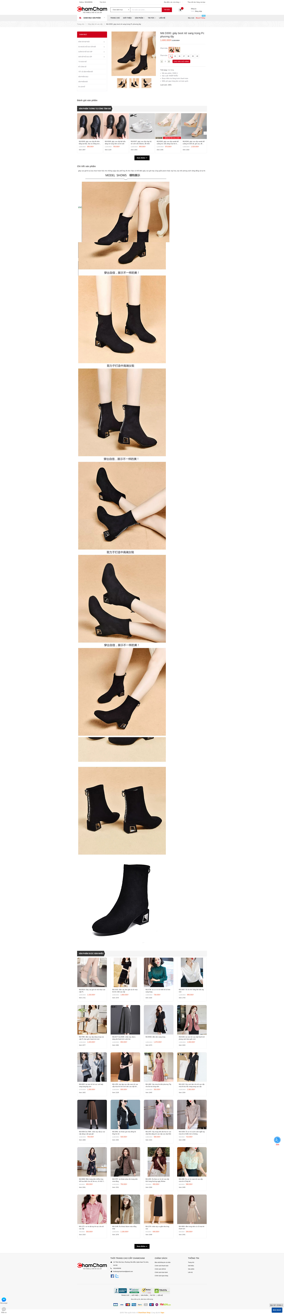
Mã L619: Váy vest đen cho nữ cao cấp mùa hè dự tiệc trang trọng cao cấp (191, 1085)
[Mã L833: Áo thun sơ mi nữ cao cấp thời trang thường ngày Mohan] (158, 1162)
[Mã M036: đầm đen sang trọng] (158, 1020)
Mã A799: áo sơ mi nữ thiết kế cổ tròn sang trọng (158, 991)
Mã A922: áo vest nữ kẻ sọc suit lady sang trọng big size (91, 1085)
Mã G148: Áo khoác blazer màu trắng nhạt (124, 1228)
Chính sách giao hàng (161, 1275)
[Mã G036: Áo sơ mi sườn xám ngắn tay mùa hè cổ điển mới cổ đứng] (192, 1114)
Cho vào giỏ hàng (181, 61)
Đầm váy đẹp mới (84, 42)
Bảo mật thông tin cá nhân (163, 1262)
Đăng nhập (198, 11)
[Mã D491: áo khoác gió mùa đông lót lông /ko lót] (125, 1114)
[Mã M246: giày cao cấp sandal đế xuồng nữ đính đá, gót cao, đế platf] (194, 126)
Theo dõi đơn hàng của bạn (196, 2)
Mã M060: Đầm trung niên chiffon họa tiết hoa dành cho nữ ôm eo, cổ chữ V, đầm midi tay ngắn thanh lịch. (91, 1180)
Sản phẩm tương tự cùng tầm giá (95, 109)
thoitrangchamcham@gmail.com (123, 1271)
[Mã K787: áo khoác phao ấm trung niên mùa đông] (125, 1162)
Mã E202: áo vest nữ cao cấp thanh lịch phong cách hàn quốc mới (192, 1038)
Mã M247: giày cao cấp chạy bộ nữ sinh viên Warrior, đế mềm (141, 143)
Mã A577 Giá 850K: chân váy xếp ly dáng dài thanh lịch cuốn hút (123, 1038)
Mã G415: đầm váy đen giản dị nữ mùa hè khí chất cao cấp (124, 991)
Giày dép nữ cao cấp (85, 56)
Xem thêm (141, 158)
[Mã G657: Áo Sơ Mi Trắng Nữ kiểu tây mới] (192, 972)
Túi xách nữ (82, 61)
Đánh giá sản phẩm (87, 100)
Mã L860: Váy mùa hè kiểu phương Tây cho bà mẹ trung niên (158, 1085)
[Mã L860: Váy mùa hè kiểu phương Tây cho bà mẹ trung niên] (158, 1067)
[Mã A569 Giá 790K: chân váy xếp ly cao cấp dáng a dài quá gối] (92, 1114)
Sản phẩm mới (83, 81)
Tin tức (151, 18)
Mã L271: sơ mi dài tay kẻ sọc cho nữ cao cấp (91, 1228)
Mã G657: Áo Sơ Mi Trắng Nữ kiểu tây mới (191, 991)
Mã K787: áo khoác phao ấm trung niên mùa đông (125, 1180)
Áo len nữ (81, 86)
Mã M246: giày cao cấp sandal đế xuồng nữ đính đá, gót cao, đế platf (193, 143)
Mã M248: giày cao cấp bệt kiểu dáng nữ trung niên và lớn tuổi (115, 143)
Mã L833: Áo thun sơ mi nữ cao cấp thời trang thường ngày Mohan (157, 1180)
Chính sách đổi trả (160, 1269)
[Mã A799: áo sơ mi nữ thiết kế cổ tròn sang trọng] (158, 972)
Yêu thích (103, 2)
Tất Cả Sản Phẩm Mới (85, 71)
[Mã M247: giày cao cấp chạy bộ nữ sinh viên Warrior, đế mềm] (142, 126)
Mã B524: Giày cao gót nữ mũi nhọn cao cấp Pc (92, 991)
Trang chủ (115, 18)
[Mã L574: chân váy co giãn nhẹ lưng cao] (158, 1209)
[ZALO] (117, 1276)
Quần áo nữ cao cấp (85, 52)
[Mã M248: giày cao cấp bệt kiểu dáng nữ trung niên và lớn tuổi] (116, 126)
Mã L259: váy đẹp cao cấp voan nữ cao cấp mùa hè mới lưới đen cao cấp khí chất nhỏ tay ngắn (125, 1085)
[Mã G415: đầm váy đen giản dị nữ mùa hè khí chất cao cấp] (125, 972)
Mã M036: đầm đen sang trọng (155, 1037)
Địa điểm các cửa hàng (171, 2)
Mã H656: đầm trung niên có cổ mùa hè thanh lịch (191, 1228)
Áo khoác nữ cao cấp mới (87, 47)
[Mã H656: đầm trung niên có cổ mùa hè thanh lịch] (192, 1209)
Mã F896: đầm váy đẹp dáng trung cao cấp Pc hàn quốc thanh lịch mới (91, 1038)
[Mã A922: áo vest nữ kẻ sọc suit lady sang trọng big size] (92, 1067)
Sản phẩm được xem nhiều (91, 953)
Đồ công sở (82, 66)
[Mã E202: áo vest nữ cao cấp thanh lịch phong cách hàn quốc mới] (192, 1020)
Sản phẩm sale (83, 76)
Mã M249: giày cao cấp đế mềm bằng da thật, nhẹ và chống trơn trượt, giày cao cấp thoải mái (89, 143)
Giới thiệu (127, 18)
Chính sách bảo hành (161, 1272)
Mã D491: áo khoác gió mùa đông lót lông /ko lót (124, 1133)
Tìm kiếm (167, 10)
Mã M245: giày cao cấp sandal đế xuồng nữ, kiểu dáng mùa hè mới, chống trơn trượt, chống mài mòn (168, 143)
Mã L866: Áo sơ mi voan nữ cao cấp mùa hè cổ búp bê (191, 1180)
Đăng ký (193, 9)
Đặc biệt (191, 18)
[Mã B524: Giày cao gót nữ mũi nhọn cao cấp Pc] (92, 972)
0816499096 (88, 2)
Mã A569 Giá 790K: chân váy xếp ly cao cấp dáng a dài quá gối (92, 1133)
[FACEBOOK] (112, 1276)
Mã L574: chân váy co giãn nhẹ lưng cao (157, 1228)
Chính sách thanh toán (161, 1265)
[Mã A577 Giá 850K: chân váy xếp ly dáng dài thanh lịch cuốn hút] (125, 1020)
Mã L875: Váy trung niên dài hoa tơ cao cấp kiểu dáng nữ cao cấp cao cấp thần (158, 1133)
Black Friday (200, 18)
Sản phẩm (139, 18)
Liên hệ (162, 18)
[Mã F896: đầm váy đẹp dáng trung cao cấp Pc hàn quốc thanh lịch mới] (92, 1020)
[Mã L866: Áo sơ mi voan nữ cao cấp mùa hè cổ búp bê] (192, 1162)
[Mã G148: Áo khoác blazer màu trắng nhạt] (125, 1209)
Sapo (162, 1312)
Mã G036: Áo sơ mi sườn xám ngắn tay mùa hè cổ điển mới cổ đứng (192, 1133)
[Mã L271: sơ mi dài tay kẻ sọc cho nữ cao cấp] (92, 1209)
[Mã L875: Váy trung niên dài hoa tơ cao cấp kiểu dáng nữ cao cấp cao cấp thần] (158, 1114)
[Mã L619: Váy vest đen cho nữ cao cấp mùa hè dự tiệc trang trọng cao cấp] (192, 1067)
